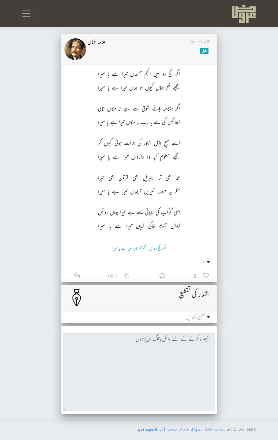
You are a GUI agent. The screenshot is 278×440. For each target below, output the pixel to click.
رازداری (209, 429)
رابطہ (229, 429)
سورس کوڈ (184, 429)
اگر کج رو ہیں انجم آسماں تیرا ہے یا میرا (139, 249)
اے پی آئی (196, 429)
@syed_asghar (147, 429)
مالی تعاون (219, 429)
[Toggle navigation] (26, 13)
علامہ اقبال (96, 43)
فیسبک (162, 429)
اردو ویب (172, 429)
